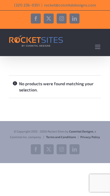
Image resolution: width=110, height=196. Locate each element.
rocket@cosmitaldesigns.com (70, 5)
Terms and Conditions (61, 137)
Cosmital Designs (81, 131)
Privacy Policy (90, 137)
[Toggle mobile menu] (98, 47)
